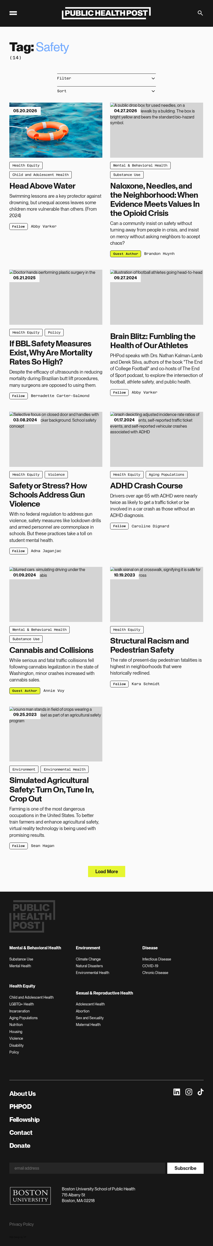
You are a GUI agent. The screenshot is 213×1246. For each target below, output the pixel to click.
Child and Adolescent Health (40, 175)
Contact (20, 1132)
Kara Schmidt (146, 684)
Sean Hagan (42, 846)
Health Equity (25, 165)
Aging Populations (166, 474)
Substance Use (126, 175)
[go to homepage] (106, 13)
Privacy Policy (21, 1224)
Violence (56, 474)
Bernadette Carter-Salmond (60, 396)
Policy (54, 332)
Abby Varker (44, 226)
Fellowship (24, 1119)
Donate (19, 1145)
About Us (22, 1093)
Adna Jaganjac (46, 551)
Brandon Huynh (159, 253)
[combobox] (106, 78)
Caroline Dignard (150, 526)
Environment (23, 769)
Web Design (14, 1237)
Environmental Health (64, 769)
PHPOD (20, 1106)
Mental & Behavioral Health (140, 165)
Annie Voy (53, 690)
